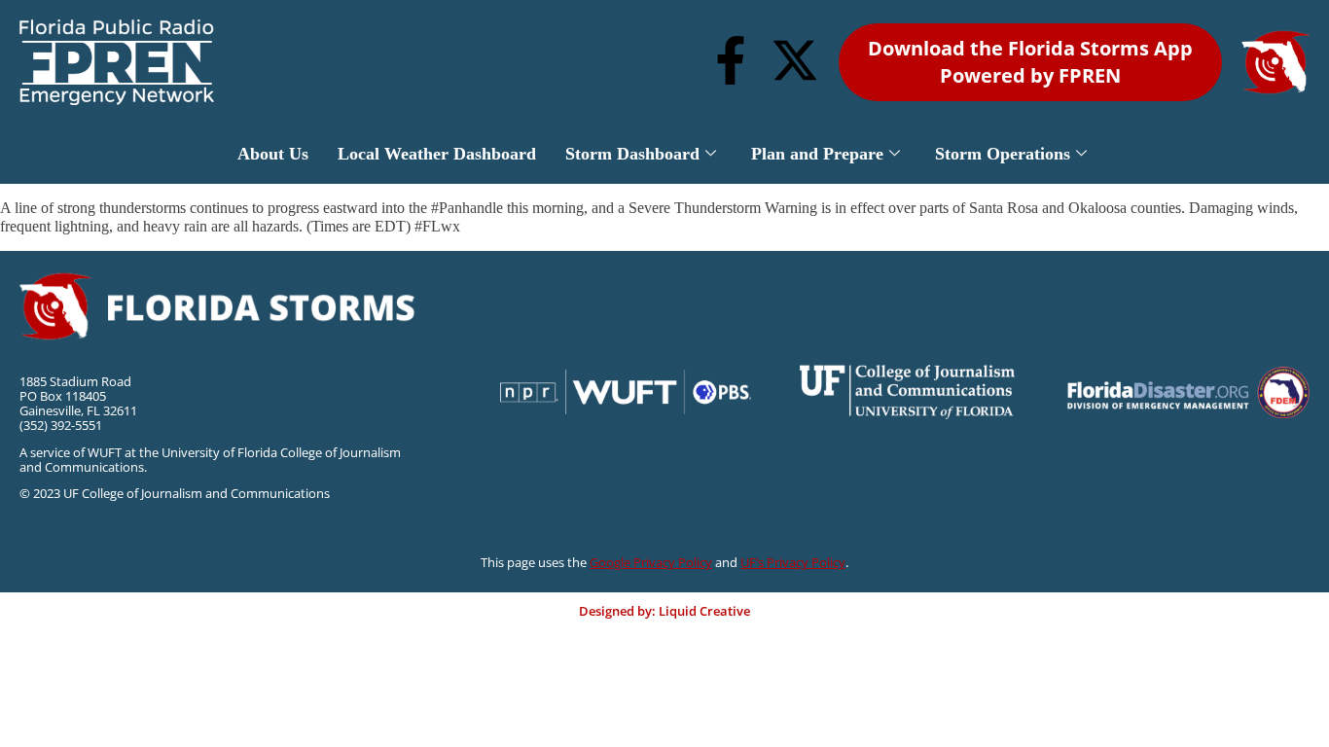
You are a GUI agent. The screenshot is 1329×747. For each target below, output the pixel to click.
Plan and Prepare (817, 153)
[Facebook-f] (730, 60)
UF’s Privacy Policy (792, 562)
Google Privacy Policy (651, 562)
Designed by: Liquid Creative (664, 611)
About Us (272, 153)
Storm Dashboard (632, 153)
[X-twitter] (795, 60)
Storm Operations (1002, 153)
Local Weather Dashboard (437, 153)
